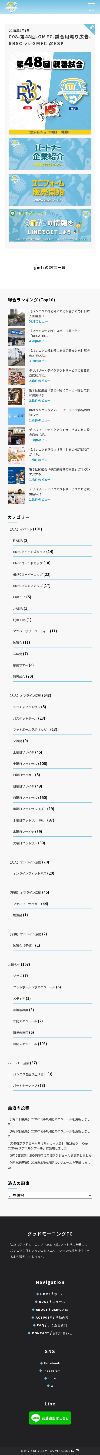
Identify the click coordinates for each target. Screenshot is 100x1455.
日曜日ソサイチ (23, 786)
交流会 (17, 741)
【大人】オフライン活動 (24, 695)
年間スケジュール (25, 1021)
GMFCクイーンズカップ (29, 551)
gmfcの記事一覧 (50, 267)
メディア (19, 998)
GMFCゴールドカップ (28, 563)
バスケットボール (25, 718)
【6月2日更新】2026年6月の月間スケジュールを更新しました (50, 1155)
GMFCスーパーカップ (28, 574)
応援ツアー (20, 665)
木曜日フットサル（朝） (29, 820)
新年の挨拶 (20, 1032)
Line (50, 1378)
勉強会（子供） (23, 945)
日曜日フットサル (25, 797)
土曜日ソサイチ (23, 752)
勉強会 (17, 642)
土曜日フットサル (25, 763)
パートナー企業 (18, 1063)
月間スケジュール (25, 1044)
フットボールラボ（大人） (31, 729)
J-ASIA (18, 608)
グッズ (17, 975)
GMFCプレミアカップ (28, 585)
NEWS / (50, 1302)
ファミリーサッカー (26, 904)
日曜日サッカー (23, 775)
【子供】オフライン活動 (24, 892)
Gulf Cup (19, 597)
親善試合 (19, 676)
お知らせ (14, 964)
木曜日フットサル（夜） (29, 809)
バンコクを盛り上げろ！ (30, 1074)
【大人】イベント (20, 529)
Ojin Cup (19, 620)
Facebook (50, 1363)
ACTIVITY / (49, 1318)
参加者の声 (20, 1010)
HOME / (50, 1294)
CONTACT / (50, 1333)
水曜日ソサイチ (23, 831)
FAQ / (50, 1325)
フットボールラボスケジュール (34, 987)
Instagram (49, 1370)
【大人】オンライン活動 (24, 862)
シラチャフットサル (26, 707)
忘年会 (17, 654)
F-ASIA (18, 540)
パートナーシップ (25, 1085)
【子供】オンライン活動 (24, 934)
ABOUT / (50, 1310)
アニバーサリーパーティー (31, 631)
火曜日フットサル (25, 843)
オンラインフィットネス (29, 873)
